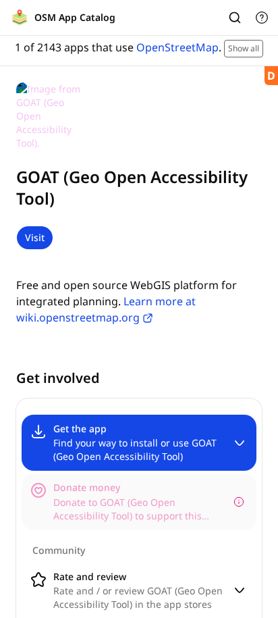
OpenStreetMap (177, 47)
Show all (243, 48)
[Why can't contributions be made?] (239, 502)
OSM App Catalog (74, 17)
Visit (35, 237)
